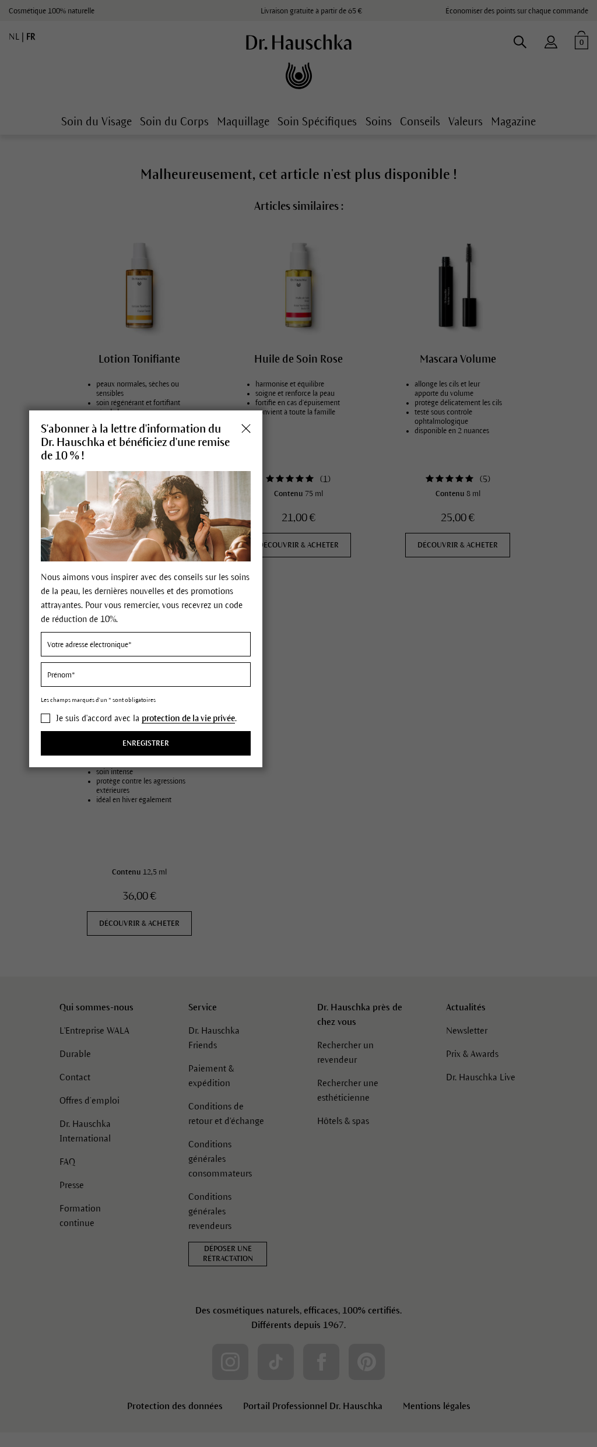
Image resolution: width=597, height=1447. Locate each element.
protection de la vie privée (188, 718)
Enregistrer (145, 743)
